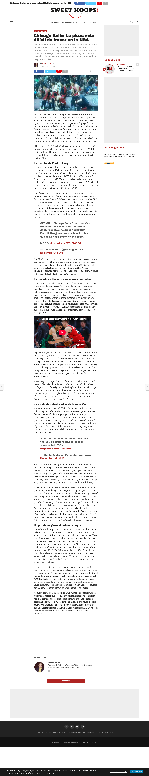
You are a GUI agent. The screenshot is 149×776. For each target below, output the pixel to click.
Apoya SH (99, 732)
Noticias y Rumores (69, 22)
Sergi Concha (46, 63)
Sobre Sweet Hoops (43, 732)
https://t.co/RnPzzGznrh (56, 448)
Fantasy (83, 22)
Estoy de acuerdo (136, 771)
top (48, 658)
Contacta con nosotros (76, 732)
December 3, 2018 (51, 252)
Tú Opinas (90, 732)
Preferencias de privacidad (118, 772)
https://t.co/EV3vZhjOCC (65, 243)
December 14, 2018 (52, 458)
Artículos (55, 22)
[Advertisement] (66, 636)
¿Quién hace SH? (59, 732)
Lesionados (93, 22)
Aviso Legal (109, 732)
